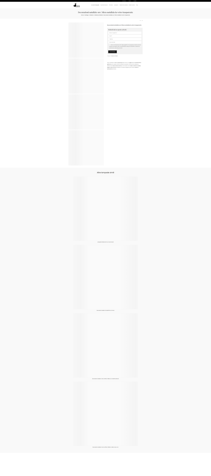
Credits (115, 474)
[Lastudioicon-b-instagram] (122, 464)
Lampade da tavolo (106, 465)
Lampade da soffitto (106, 463)
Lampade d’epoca (114, 465)
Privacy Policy (111, 474)
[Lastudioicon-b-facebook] (119, 464)
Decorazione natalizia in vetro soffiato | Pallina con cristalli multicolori (105, 378)
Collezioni (91, 15)
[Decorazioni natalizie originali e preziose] (142, 20)
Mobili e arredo (105, 468)
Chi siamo (97, 462)
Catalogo (86, 15)
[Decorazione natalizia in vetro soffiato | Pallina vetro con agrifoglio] (140, 20)
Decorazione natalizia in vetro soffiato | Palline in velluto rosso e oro (105, 447)
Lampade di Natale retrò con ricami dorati (105, 242)
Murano (112, 468)
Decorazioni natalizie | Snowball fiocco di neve (105, 310)
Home (82, 15)
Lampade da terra (105, 466)
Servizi (96, 463)
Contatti (97, 465)
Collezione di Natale (98, 15)
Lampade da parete (106, 462)
